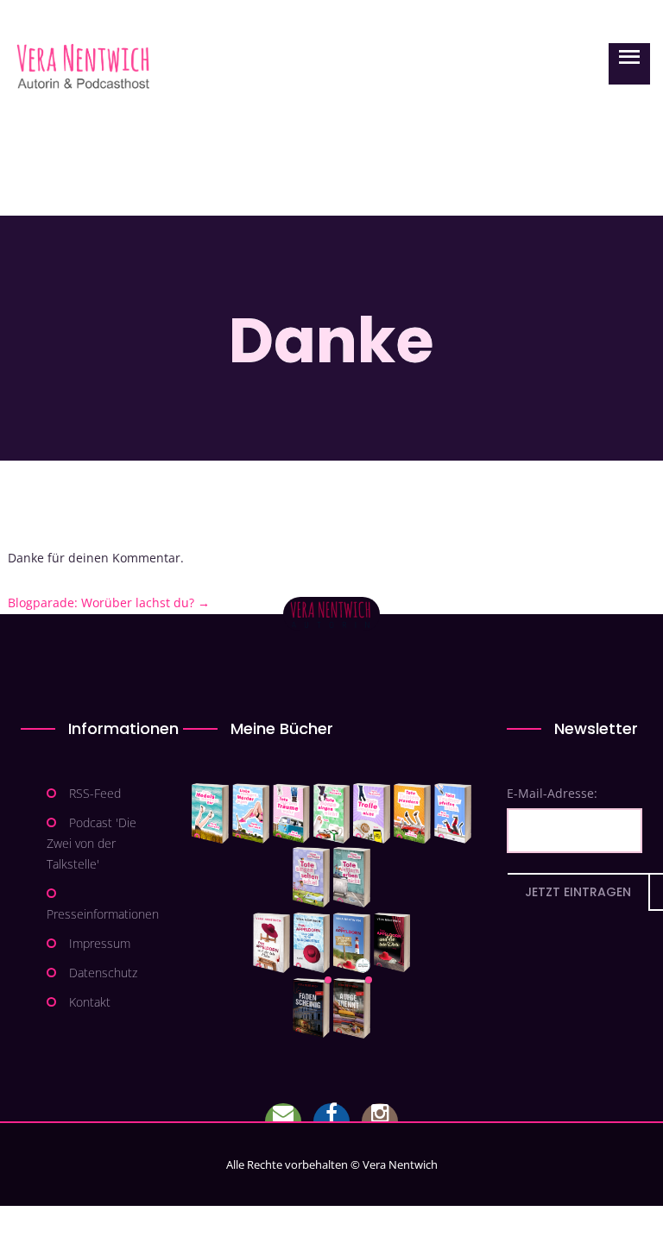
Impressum (99, 943)
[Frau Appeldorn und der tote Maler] (271, 943)
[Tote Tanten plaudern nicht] (412, 813)
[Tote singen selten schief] (311, 877)
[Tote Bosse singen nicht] (331, 813)
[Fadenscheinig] (311, 1008)
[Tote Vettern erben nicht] (351, 877)
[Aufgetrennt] (351, 1008)
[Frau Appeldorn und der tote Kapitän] (351, 943)
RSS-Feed (95, 793)
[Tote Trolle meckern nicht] (371, 813)
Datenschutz (103, 972)
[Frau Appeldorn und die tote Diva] (392, 943)
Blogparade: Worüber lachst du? (109, 602)
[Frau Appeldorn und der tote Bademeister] (312, 943)
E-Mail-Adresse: (552, 793)
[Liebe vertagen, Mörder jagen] (250, 813)
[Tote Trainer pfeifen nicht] (452, 813)
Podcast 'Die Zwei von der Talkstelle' (91, 843)
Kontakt (89, 1002)
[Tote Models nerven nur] (210, 813)
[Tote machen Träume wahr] (291, 813)
